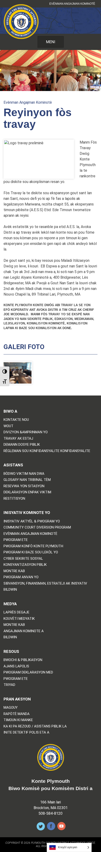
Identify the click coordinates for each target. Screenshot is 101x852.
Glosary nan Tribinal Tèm (27, 480)
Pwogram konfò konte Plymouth (33, 546)
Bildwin (10, 590)
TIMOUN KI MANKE (18, 720)
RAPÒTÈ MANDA (17, 714)
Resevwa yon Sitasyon (24, 486)
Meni (50, 41)
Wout (8, 426)
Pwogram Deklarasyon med (28, 672)
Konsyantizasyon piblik (25, 565)
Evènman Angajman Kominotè (72, 3)
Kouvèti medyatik (19, 619)
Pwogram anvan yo (21, 577)
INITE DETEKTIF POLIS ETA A (26, 732)
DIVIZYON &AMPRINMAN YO (26, 432)
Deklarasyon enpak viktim (27, 492)
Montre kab (14, 571)
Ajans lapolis (16, 666)
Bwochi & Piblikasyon (23, 660)
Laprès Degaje (16, 612)
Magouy (11, 708)
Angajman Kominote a (24, 631)
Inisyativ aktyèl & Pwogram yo (32, 521)
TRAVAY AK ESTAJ (18, 439)
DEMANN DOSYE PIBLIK (22, 445)
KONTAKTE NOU (16, 420)
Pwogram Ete (16, 540)
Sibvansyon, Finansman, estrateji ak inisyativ (45, 584)
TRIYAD (9, 685)
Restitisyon (14, 499)
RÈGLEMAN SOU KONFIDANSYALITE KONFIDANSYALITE (47, 451)
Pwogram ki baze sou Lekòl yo (31, 552)
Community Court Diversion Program (37, 527)
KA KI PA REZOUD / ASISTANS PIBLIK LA (35, 726)
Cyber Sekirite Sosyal (23, 559)
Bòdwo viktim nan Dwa (24, 474)
